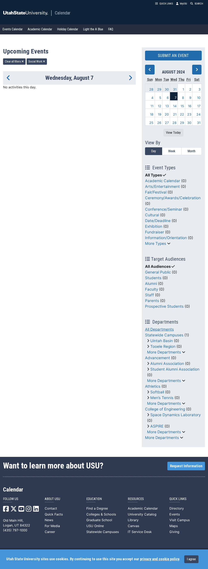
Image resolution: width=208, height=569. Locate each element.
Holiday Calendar (67, 29)
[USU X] (13, 510)
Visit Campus (179, 520)
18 (151, 114)
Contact (51, 508)
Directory (176, 508)
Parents (152, 300)
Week (171, 151)
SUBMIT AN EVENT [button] (173, 55)
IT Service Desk (140, 532)
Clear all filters (13, 61)
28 (151, 89)
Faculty (151, 289)
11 (152, 106)
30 (167, 89)
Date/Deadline (158, 220)
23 (189, 114)
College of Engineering (165, 409)
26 (159, 123)
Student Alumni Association (174, 369)
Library (133, 520)
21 (175, 114)
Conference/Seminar (163, 209)
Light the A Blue (93, 29)
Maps (173, 526)
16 (189, 106)
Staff (149, 295)
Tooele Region (163, 346)
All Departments (159, 329)
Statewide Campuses (164, 335)
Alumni (151, 283)
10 (198, 98)
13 (167, 106)
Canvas (133, 526)
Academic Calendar (40, 29)
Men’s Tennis (161, 397)
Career (50, 532)
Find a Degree (97, 508)
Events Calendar (12, 29)
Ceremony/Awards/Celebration (173, 198)
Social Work (35, 61)
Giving (174, 532)
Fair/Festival (156, 192)
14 (175, 106)
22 (182, 114)
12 (159, 106)
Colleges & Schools (101, 514)
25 (151, 123)
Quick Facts (54, 514)
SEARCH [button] (199, 3)
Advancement (157, 358)
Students (153, 278)
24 (198, 114)
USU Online (95, 526)
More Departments (164, 352)
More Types (155, 243)
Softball (157, 392)
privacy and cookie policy (159, 559)
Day (153, 151)
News (49, 520)
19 (159, 114)
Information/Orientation (166, 237)
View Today (173, 133)
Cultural (152, 215)
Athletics (152, 386)
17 (198, 106)
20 (167, 114)
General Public (158, 272)
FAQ (110, 29)
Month (191, 151)
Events (174, 514)
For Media (52, 526)
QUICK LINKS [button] (166, 3)
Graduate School (99, 520)
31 (175, 89)
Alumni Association (167, 363)
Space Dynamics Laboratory (175, 415)
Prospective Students (164, 306)
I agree (191, 559)
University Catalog (142, 514)
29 (159, 89)
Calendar (62, 12)
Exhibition (153, 226)
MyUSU (183, 3)
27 (167, 123)
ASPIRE (157, 426)
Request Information (186, 466)
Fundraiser (154, 232)
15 (182, 106)
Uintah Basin (161, 340)
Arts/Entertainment (162, 186)
